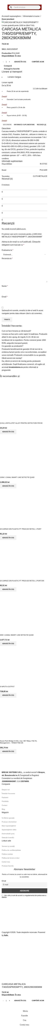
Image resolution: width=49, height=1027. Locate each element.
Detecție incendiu (8, 837)
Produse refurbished (9, 822)
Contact (4, 805)
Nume (5, 286)
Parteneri (5, 797)
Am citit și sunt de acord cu (24, 896)
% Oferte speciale (8, 818)
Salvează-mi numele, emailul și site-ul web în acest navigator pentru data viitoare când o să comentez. (22, 311)
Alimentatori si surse (31, 16)
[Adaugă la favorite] (15, 737)
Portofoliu (5, 801)
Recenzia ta (7, 258)
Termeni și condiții (8, 846)
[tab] (7, 124)
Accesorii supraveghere (11, 16)
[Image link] (16, 766)
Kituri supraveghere (9, 826)
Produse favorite (8, 866)
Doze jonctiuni (8, 19)
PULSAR (16, 53)
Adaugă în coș (20, 62)
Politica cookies (7, 854)
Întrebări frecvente (8, 793)
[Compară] (3, 737)
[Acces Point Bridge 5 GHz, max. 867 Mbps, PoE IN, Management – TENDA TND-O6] (23, 716)
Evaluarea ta (7, 250)
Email (5, 297)
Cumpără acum (38, 62)
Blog (3, 809)
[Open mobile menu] (4, 2)
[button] (8, 751)
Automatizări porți (8, 834)
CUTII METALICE (40, 176)
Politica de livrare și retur (10, 858)
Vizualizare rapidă (9, 737)
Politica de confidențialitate (11, 850)
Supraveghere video (9, 830)
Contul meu (6, 862)
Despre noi (6, 790)
